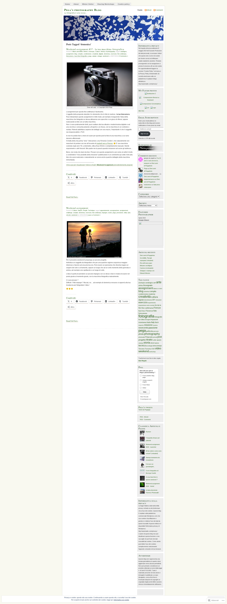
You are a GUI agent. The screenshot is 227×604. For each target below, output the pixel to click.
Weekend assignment (77, 208)
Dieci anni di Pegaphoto (151, 176)
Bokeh (86, 51)
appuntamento (104, 210)
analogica (142, 283)
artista (140, 285)
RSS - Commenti (145, 419)
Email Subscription (148, 117)
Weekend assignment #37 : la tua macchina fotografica (95, 49)
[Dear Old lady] (100, 106)
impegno (104, 212)
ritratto (149, 339)
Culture (97, 51)
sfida (125, 212)
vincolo (68, 215)
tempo (159, 346)
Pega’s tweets (145, 407)
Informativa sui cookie (121, 600)
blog (75, 54)
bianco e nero (157, 288)
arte (158, 282)
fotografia (146, 316)
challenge (69, 212)
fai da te (158, 305)
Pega (145, 168)
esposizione (142, 305)
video (158, 348)
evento (152, 305)
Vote (144, 392)
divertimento (148, 300)
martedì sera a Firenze (105, 143)
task (129, 212)
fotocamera (69, 56)
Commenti (159, 10)
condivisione (87, 54)
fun (139, 319)
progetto (141, 340)
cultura (154, 297)
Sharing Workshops (105, 4)
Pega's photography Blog (83, 10)
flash (140, 311)
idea (142, 319)
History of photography (108, 51)
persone (156, 331)
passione (153, 328)
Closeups (91, 51)
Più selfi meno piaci (146, 263)
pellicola (149, 331)
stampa (140, 343)
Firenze (157, 308)
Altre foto (141, 111)
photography (152, 333)
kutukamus (147, 184)
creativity (151, 294)
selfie (154, 340)
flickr (143, 311)
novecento (143, 328)
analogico (124, 51)
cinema (146, 291)
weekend (106, 56)
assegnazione (114, 210)
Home (67, 4)
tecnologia (149, 346)
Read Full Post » (72, 197)
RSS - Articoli (144, 417)
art (155, 283)
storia (147, 342)
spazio (159, 340)
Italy (153, 322)
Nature (80, 210)
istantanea (142, 322)
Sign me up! (144, 133)
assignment (70, 54)
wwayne (146, 163)
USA (153, 349)
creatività (95, 54)
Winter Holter (88, 4)
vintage (99, 56)
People (85, 210)
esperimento (152, 302)
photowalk (141, 337)
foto (155, 311)
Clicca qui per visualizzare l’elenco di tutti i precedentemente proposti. (99, 165)
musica (155, 325)
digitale (101, 54)
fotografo (158, 317)
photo (141, 334)
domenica (107, 54)
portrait (155, 337)
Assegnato (147, 285)
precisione (120, 212)
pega (89, 56)
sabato (94, 56)
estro (148, 305)
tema (155, 346)
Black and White (78, 51)
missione (148, 325)
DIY (153, 300)
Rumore (148, 431)
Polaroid (148, 337)
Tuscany (148, 349)
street (152, 343)
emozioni (158, 300)
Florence (149, 311)
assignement (124, 210)
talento (157, 343)
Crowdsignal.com (145, 399)
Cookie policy (124, 4)
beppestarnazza (149, 179)
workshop (152, 351)
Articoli (149, 10)
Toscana (141, 349)
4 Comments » (123, 56)
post (159, 337)
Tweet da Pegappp (144, 409)
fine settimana (121, 54)
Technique (91, 210)
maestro (141, 325)
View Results (144, 397)
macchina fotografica (80, 56)
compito (80, 54)
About (76, 4)
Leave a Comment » (93, 215)
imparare (154, 319)
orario (110, 212)
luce (157, 322)
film (139, 308)
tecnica (142, 345)
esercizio (114, 54)
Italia (149, 322)
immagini (147, 319)
